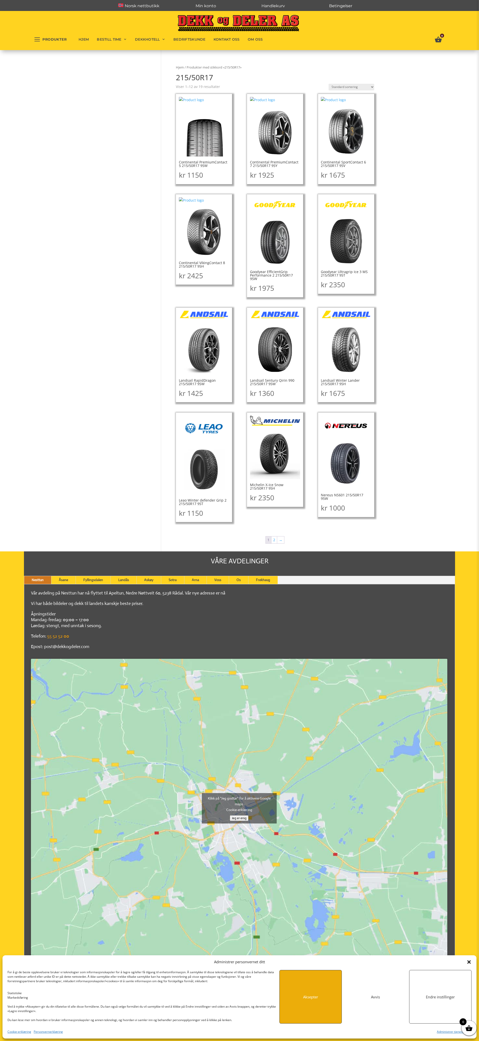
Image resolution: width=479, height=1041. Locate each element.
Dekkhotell (147, 39)
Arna (195, 580)
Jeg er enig (239, 818)
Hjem (84, 39)
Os (239, 580)
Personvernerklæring (48, 1032)
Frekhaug (263, 580)
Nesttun (38, 580)
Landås (123, 580)
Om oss (255, 39)
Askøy (148, 580)
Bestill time (109, 39)
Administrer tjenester (452, 1032)
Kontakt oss (227, 39)
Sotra (173, 580)
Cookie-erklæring (19, 1032)
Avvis (375, 996)
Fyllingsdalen (93, 580)
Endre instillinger (440, 996)
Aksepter (310, 996)
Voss (217, 580)
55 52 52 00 (58, 636)
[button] (469, 962)
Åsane (63, 580)
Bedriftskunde (189, 39)
